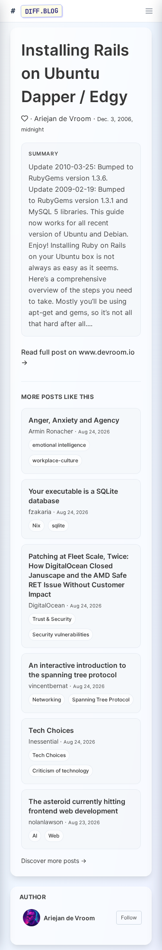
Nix (36, 525)
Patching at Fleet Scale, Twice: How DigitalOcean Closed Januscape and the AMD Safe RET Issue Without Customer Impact (79, 575)
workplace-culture (55, 460)
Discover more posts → (53, 860)
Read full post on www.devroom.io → (78, 357)
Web (54, 835)
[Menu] (149, 11)
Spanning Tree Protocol (101, 699)
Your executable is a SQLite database (73, 496)
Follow (129, 917)
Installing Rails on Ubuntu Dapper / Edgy (75, 73)
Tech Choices (51, 730)
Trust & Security (52, 619)
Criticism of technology (60, 770)
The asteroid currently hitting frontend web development (77, 806)
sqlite (58, 525)
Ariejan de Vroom (62, 118)
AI (34, 835)
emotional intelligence (59, 445)
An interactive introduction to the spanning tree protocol (77, 670)
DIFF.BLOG (41, 11)
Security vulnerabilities (60, 634)
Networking (46, 699)
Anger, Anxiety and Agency (74, 420)
